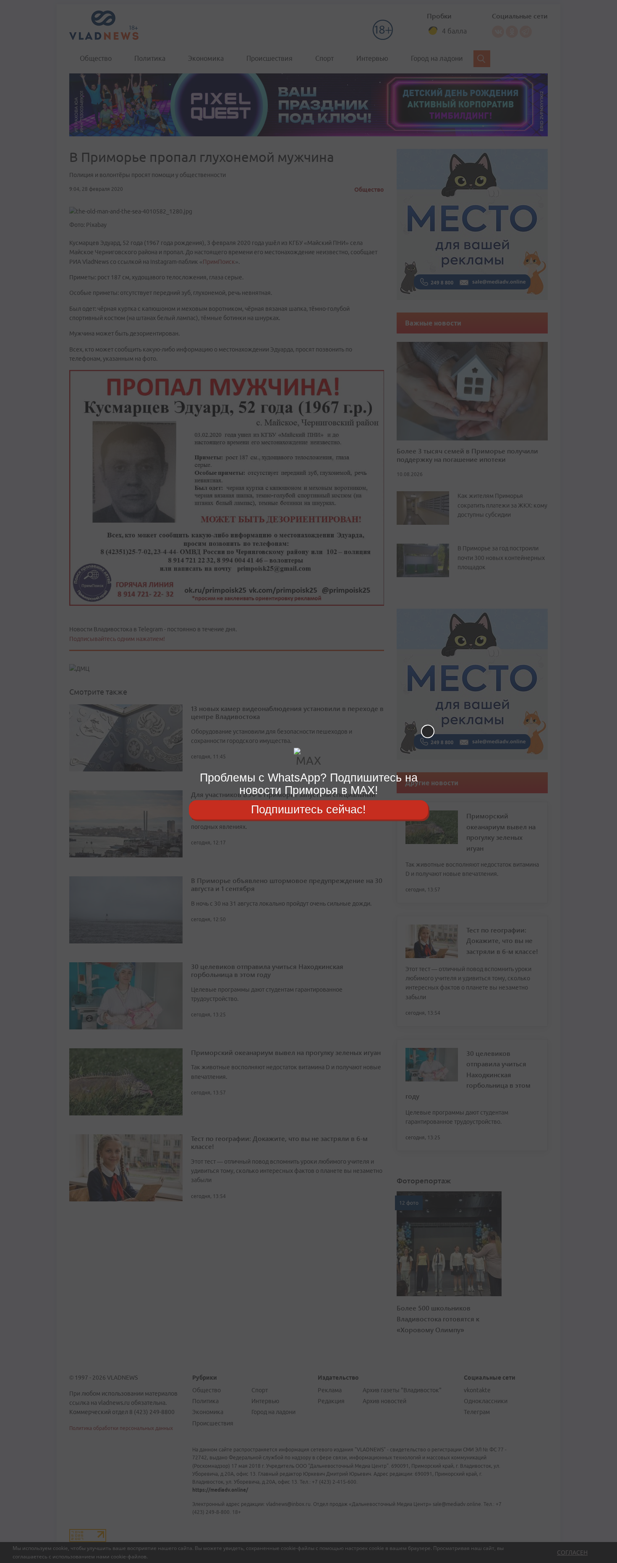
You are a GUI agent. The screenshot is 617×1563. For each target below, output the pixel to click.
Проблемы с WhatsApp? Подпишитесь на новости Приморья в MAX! (309, 784)
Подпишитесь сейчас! (308, 809)
